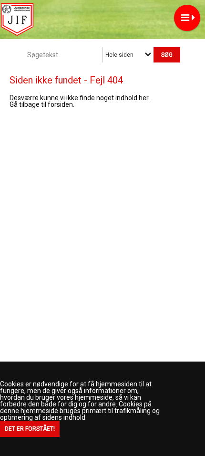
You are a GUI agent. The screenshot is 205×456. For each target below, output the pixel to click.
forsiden (60, 104)
